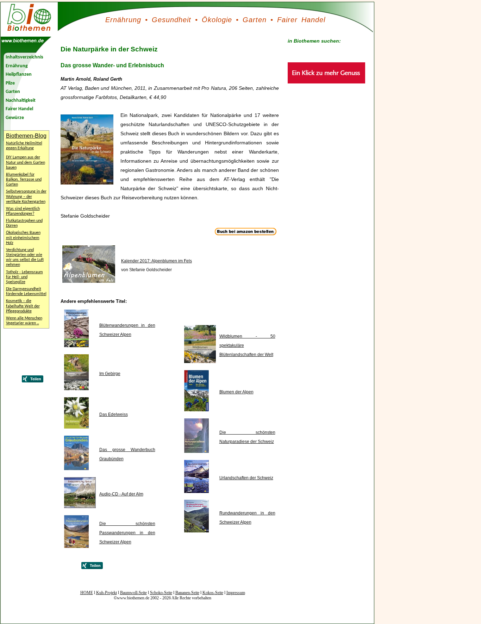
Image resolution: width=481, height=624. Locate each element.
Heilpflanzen (19, 74)
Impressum (235, 592)
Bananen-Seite (187, 592)
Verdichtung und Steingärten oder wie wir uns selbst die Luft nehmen (25, 257)
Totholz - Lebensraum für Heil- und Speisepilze (24, 277)
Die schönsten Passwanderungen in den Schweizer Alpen (127, 532)
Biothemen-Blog (26, 136)
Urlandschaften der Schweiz (246, 477)
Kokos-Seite (212, 592)
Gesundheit (171, 20)
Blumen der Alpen (236, 391)
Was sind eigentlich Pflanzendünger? (23, 211)
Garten (255, 20)
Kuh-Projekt (106, 592)
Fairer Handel (301, 20)
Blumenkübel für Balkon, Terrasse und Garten (24, 180)
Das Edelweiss (113, 414)
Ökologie (217, 20)
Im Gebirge (109, 373)
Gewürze (15, 117)
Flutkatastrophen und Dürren (24, 223)
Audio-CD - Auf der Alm (121, 494)
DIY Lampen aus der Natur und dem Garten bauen (25, 162)
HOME (86, 592)
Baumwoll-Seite (133, 592)
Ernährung (123, 20)
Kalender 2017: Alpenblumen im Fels (156, 260)
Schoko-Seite (161, 592)
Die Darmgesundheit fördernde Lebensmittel (26, 291)
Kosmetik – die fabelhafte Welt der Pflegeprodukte (23, 306)
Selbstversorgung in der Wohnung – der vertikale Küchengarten (26, 196)
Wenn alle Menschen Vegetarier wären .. (24, 320)
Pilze (10, 83)
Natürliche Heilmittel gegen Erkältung (24, 145)
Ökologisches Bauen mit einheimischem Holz (23, 238)
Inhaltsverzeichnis (24, 57)
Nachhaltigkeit (21, 100)
